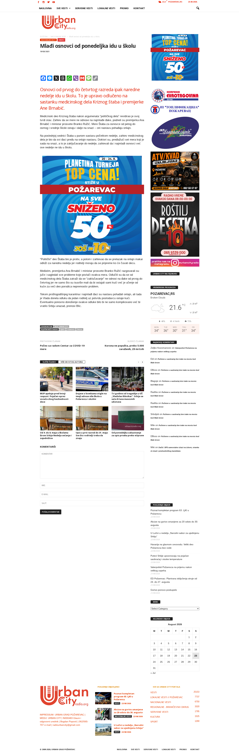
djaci (62, 329)
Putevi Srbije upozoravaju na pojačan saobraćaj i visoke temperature (170, 557)
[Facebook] (38, 2)
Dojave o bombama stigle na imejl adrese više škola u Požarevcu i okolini (91, 396)
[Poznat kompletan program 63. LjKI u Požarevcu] (103, 698)
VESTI (61, 40)
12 (168, 649)
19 (168, 655)
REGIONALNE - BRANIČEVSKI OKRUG (169, 707)
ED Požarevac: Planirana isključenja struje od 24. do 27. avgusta (174, 580)
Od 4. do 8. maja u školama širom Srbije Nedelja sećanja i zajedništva (56, 435)
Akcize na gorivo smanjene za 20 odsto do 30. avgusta (174, 523)
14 (182, 649)
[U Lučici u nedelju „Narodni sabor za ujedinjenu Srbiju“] (103, 730)
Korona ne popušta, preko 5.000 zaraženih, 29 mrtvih (124, 347)
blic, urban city (61, 326)
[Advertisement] (143, 22)
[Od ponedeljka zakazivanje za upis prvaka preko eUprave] (128, 418)
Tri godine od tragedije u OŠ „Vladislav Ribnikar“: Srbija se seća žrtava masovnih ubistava (127, 397)
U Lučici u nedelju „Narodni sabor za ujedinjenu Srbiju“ (175, 535)
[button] (197, 8)
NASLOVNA (45, 8)
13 (175, 649)
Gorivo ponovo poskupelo (164, 590)
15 (189, 649)
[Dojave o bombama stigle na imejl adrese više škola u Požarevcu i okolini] (92, 379)
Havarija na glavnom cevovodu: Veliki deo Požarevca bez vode (172, 546)
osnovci (70, 329)
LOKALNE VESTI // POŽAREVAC (166, 697)
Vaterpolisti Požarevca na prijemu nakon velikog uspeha (171, 569)
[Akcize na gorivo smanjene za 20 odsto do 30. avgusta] (103, 714)
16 (195, 649)
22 (189, 655)
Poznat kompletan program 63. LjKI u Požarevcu (170, 512)
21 (182, 655)
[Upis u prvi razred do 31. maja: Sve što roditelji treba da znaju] (92, 418)
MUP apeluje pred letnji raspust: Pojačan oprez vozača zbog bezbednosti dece (54, 397)
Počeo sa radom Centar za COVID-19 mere (62, 347)
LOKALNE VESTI (106, 8)
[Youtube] (54, 2)
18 (161, 655)
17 (154, 655)
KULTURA (155, 717)
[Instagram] (44, 2)
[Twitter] (49, 2)
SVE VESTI (62, 8)
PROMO (124, 8)
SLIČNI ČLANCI (49, 362)
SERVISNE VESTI (84, 8)
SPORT (154, 722)
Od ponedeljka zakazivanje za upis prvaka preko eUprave (128, 434)
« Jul (153, 673)
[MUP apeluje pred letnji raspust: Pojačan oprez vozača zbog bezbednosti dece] (56, 379)
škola (79, 329)
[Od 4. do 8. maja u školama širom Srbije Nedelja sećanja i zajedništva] (56, 418)
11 (161, 649)
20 (175, 655)
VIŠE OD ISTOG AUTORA (72, 362)
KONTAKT (139, 8)
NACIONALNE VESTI (48, 40)
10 (154, 649)
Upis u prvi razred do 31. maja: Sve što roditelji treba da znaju (92, 435)
